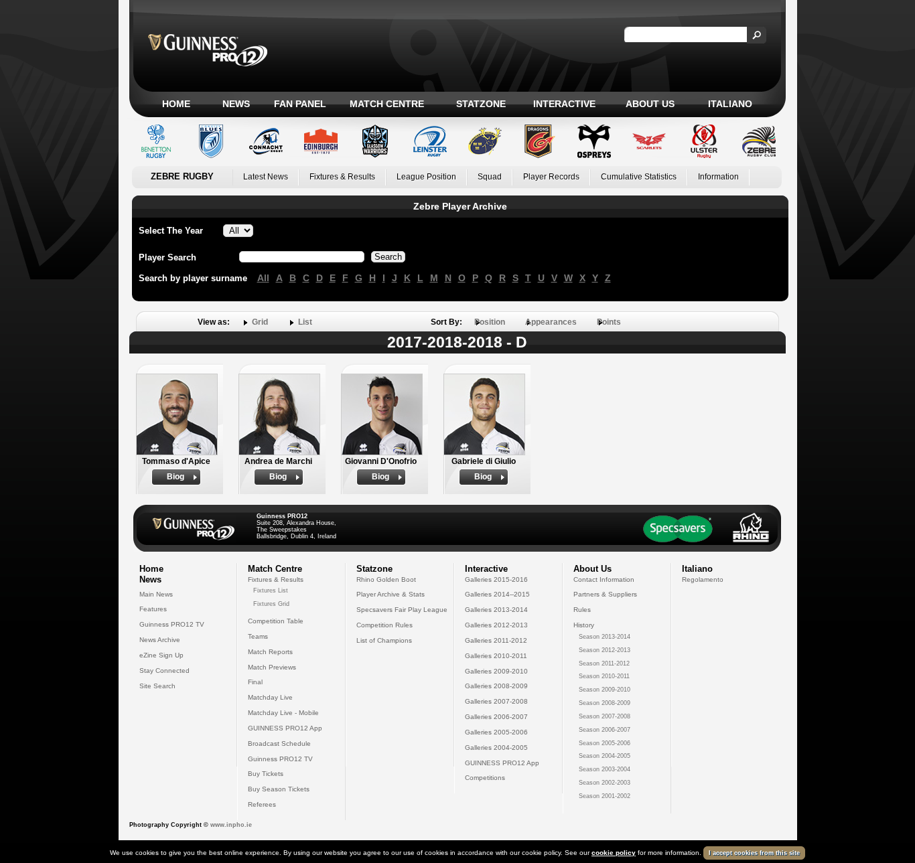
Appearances (551, 322)
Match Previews (272, 667)
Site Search (157, 686)
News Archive (159, 639)
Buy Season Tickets (278, 789)
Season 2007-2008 (604, 716)
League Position (426, 177)
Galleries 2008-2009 (496, 686)
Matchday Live (270, 697)
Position (489, 322)
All (263, 277)
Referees (262, 804)
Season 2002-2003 (604, 782)
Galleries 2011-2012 (496, 640)
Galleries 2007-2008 (496, 701)
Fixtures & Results (342, 177)
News (236, 103)
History (583, 625)
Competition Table (275, 621)
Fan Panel (300, 103)
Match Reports (270, 651)
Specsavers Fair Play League (401, 609)
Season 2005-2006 (604, 743)
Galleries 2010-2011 (496, 655)
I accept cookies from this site (754, 853)
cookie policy (613, 852)
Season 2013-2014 (604, 636)
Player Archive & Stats (390, 594)
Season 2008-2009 (604, 703)
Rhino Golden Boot (386, 579)
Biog (175, 477)
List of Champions (384, 640)
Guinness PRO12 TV (171, 624)
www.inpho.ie (231, 824)
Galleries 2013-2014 (496, 609)
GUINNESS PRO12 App (285, 728)
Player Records (551, 177)
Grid (260, 322)
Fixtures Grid (271, 604)
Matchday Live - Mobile (283, 712)
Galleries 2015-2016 (496, 579)
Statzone (481, 103)
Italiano (730, 103)
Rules (582, 609)
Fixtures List (270, 590)
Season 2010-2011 (604, 676)
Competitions (485, 777)
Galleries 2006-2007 (496, 716)
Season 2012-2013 (604, 650)
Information (718, 177)
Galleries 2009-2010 (496, 671)
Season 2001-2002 (604, 796)
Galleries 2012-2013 (496, 625)
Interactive (564, 103)
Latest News (265, 177)
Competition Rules (384, 625)
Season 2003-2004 (604, 769)
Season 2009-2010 (604, 689)
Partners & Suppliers (605, 594)
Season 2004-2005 (604, 756)
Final (255, 682)
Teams (258, 636)
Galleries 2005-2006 (496, 732)
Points (609, 322)
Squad (490, 177)
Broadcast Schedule (279, 743)
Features (153, 609)
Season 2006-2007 (604, 729)
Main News (156, 594)
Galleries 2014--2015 (497, 594)
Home (176, 103)
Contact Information (603, 579)
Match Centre (387, 103)
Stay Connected (164, 670)
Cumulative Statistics (639, 177)
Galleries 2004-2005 (496, 747)
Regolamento (702, 579)
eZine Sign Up (161, 655)
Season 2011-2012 (604, 663)
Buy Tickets (265, 773)
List (305, 322)
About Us (650, 103)
